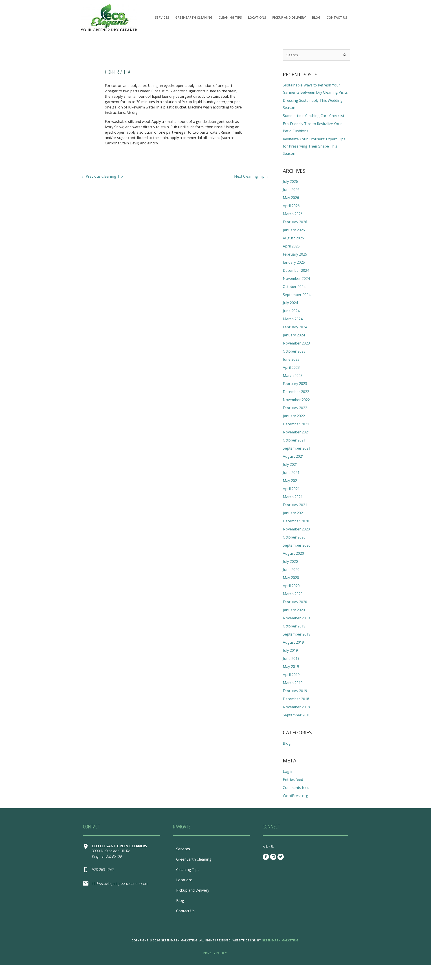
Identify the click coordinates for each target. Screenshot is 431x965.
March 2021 (293, 496)
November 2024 (296, 278)
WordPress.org (295, 795)
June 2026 (291, 189)
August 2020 (293, 553)
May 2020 (291, 577)
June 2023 (291, 359)
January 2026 (294, 229)
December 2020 (296, 521)
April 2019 (291, 674)
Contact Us (337, 17)
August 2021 (293, 456)
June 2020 (291, 569)
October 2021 (294, 440)
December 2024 (296, 270)
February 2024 (295, 327)
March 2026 (293, 213)
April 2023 (291, 367)
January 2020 (294, 609)
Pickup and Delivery (289, 17)
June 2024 (291, 310)
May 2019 (291, 666)
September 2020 (296, 545)
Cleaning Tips (230, 17)
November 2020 (296, 529)
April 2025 (291, 246)
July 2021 (290, 464)
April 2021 (291, 488)
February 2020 (295, 601)
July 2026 (290, 181)
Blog (316, 17)
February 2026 (295, 221)
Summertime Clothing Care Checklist (313, 115)
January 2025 (294, 262)
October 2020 (294, 537)
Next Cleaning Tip (251, 176)
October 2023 (294, 351)
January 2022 (294, 415)
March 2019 (293, 682)
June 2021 (291, 472)
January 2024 (294, 335)
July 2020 (290, 561)
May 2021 (291, 480)
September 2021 (296, 448)
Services (162, 17)
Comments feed (296, 787)
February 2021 (295, 504)
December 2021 (296, 424)
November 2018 (296, 706)
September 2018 (296, 715)
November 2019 (296, 618)
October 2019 (294, 626)
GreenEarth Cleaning (193, 17)
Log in (288, 771)
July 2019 (290, 650)
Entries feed (293, 779)
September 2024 (296, 294)
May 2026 (291, 197)
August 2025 (293, 238)
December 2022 (296, 391)
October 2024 (294, 286)
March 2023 (293, 375)
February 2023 (295, 383)
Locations (257, 17)
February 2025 (295, 254)
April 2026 (291, 205)
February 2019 (295, 690)
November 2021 (296, 432)
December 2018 (296, 698)
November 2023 (296, 343)
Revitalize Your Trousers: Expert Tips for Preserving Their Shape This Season (314, 146)
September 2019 (296, 634)
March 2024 (293, 318)
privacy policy (215, 953)
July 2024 (290, 302)
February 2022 (295, 407)
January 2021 (294, 512)
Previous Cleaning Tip (102, 176)
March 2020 (293, 593)
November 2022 (296, 399)
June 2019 (291, 658)
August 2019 (293, 642)
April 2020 (291, 585)
